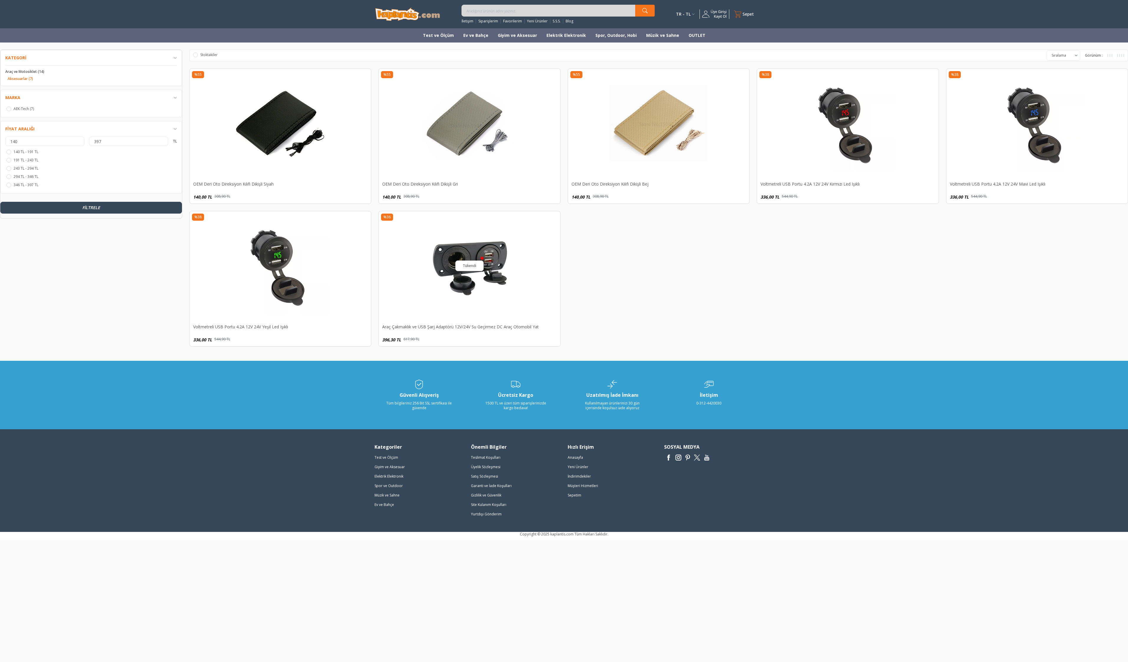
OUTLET (697, 35)
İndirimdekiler (579, 476)
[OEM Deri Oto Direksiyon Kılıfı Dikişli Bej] (659, 123)
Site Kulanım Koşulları (488, 504)
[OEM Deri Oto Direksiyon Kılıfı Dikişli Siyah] (280, 123)
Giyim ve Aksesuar (517, 35)
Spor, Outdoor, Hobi (616, 35)
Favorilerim (512, 21)
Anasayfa (575, 457)
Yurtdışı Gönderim (486, 514)
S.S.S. (557, 21)
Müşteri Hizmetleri (583, 485)
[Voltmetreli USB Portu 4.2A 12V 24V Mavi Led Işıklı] (1037, 123)
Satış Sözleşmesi (484, 476)
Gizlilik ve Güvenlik (486, 495)
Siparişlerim (488, 21)
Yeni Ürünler (537, 21)
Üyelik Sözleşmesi (485, 466)
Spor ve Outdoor (389, 485)
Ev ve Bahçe (475, 35)
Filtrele (91, 207)
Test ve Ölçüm (438, 35)
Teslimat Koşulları (485, 457)
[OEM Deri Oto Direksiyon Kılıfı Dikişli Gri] (469, 123)
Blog (569, 21)
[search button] (645, 11)
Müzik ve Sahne (662, 35)
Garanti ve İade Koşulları (491, 485)
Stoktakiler (209, 55)
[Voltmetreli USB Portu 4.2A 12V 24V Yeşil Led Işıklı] (280, 265)
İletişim (467, 21)
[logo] (408, 14)
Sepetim (574, 495)
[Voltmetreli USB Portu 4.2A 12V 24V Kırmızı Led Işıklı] (848, 123)
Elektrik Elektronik (566, 35)
